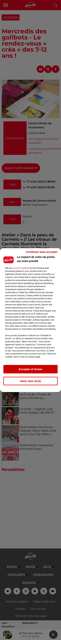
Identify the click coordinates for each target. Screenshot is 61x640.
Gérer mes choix (30, 381)
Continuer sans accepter (42, 252)
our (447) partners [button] (21, 267)
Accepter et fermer (30, 369)
